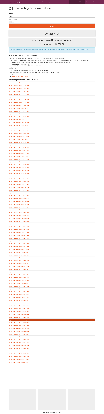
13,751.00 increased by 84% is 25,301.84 (19, 317)
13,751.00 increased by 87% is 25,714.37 (19, 325)
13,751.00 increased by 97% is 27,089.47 (19, 354)
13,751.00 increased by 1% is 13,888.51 (19, 83)
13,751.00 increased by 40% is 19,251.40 (19, 193)
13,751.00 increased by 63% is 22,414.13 (19, 258)
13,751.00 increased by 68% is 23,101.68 (19, 272)
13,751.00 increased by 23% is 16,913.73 (19, 145)
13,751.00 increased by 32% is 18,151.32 (19, 170)
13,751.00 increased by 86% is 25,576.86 (19, 323)
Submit (52, 26)
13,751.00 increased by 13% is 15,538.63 (19, 116)
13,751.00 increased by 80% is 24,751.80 (19, 306)
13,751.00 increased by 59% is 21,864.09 (19, 246)
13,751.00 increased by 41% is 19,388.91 (19, 196)
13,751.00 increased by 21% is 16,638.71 (19, 139)
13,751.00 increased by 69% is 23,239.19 (19, 275)
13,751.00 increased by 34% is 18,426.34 (19, 176)
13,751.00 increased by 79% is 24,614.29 (19, 303)
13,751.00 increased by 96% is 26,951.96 (19, 351)
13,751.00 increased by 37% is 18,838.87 (19, 184)
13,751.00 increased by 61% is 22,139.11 (19, 252)
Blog (94, 2)
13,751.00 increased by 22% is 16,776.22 (19, 142)
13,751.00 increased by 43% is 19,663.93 (19, 201)
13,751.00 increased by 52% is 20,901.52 (19, 227)
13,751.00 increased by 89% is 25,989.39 (19, 331)
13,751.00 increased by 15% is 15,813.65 (19, 122)
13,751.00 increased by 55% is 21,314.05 (19, 235)
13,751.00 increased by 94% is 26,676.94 (19, 345)
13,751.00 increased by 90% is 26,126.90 (19, 334)
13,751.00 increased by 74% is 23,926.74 (19, 289)
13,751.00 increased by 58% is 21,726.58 (19, 243)
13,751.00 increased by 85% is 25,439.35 (19, 320)
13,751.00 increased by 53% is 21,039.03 (19, 229)
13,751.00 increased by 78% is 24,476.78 (19, 300)
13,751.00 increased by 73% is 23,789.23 (19, 286)
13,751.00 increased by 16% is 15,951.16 (19, 125)
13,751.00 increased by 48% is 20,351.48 (19, 215)
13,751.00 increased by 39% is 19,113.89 (19, 190)
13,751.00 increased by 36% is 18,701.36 (19, 181)
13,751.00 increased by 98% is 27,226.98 (19, 356)
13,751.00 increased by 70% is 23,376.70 (19, 277)
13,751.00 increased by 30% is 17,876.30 (19, 164)
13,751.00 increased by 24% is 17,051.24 (19, 148)
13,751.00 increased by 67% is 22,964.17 (19, 269)
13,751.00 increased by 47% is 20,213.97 (19, 212)
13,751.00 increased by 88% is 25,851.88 (19, 328)
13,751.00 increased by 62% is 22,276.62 (19, 255)
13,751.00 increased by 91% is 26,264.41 (19, 337)
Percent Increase (77, 2)
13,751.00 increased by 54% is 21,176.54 (19, 232)
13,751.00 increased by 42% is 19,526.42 (19, 198)
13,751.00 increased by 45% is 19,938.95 (19, 207)
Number (11, 13)
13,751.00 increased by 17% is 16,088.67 (19, 128)
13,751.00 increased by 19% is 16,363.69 (19, 133)
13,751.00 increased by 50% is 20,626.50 (19, 221)
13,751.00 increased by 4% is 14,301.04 (19, 91)
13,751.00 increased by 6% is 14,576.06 (19, 97)
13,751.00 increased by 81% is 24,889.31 (19, 308)
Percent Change (48, 2)
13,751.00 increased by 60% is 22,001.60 (19, 249)
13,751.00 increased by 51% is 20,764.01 (19, 224)
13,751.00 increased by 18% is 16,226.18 (19, 131)
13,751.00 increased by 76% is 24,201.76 (19, 294)
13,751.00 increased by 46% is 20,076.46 (19, 210)
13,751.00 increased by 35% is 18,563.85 (19, 179)
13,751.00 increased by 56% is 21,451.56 (19, 238)
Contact (88, 2)
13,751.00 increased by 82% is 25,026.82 (19, 311)
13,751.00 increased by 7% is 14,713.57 (19, 100)
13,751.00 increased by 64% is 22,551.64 (19, 260)
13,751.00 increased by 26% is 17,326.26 (19, 153)
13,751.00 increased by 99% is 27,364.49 (19, 359)
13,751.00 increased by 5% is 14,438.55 (19, 94)
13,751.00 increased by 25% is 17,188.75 (19, 150)
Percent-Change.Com (15, 2)
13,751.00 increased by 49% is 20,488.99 (19, 218)
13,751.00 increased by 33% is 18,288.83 (19, 173)
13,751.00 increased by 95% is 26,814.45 (19, 348)
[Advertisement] (52, 376)
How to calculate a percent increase (20, 76)
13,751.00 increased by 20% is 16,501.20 (19, 136)
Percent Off (63, 2)
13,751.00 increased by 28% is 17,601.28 (19, 159)
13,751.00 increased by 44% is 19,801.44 (19, 204)
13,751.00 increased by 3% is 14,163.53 (19, 88)
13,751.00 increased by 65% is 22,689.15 (19, 263)
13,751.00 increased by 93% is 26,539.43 (19, 342)
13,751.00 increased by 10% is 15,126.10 (19, 108)
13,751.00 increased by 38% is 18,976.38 (19, 187)
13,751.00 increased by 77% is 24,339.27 (19, 297)
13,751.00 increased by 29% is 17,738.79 (19, 162)
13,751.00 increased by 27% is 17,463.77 (19, 156)
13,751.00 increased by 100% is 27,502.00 (19, 362)
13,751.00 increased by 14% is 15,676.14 (19, 119)
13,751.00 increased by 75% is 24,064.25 (19, 291)
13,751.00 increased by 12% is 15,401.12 (19, 114)
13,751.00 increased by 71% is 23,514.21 (19, 280)
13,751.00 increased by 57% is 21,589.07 (19, 241)
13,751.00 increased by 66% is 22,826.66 (19, 266)
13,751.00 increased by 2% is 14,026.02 (19, 85)
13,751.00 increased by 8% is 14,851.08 (19, 102)
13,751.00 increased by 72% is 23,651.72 (19, 283)
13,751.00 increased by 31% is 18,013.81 (19, 167)
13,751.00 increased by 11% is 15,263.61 (19, 111)
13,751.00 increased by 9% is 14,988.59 (19, 105)
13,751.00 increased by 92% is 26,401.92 (19, 339)
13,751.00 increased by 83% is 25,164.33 (19, 314)
